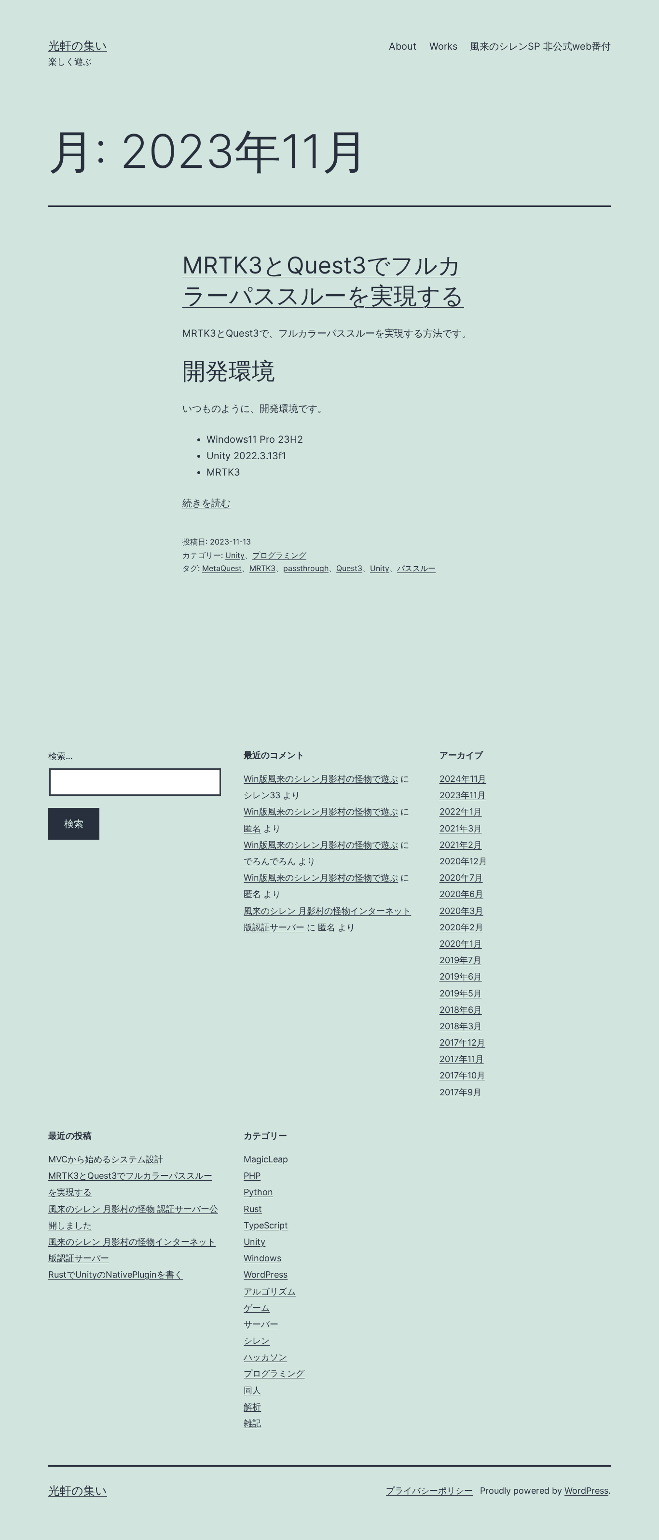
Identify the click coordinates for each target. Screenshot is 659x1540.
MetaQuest (222, 568)
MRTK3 (262, 568)
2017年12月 (462, 1042)
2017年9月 (460, 1092)
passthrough (306, 568)
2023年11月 (462, 795)
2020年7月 (461, 877)
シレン (257, 1341)
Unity (235, 555)
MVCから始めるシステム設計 (105, 1159)
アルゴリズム (270, 1291)
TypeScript (266, 1225)
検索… (60, 756)
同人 (252, 1390)
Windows (262, 1258)
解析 (252, 1407)
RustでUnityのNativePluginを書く (115, 1274)
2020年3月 (461, 911)
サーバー (261, 1324)
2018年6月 (460, 1010)
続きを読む (206, 503)
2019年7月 (460, 960)
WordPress (266, 1274)
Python (258, 1192)
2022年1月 (460, 811)
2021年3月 (460, 828)
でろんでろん (270, 861)
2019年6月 (460, 976)
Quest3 (349, 568)
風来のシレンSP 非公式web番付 (540, 46)
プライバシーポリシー (429, 1490)
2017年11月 (461, 1059)
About (402, 46)
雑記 (252, 1423)
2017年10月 (462, 1075)
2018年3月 (460, 1026)
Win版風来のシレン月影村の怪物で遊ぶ (321, 779)
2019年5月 (460, 993)
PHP (252, 1176)
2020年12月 (463, 861)
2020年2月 (461, 927)
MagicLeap (266, 1159)
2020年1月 (460, 944)
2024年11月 (462, 779)
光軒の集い (77, 46)
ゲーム (257, 1308)
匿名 (252, 828)
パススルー (416, 568)
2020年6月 (461, 894)
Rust (253, 1209)
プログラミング (279, 555)
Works (443, 46)
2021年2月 (460, 845)
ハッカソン (265, 1357)
